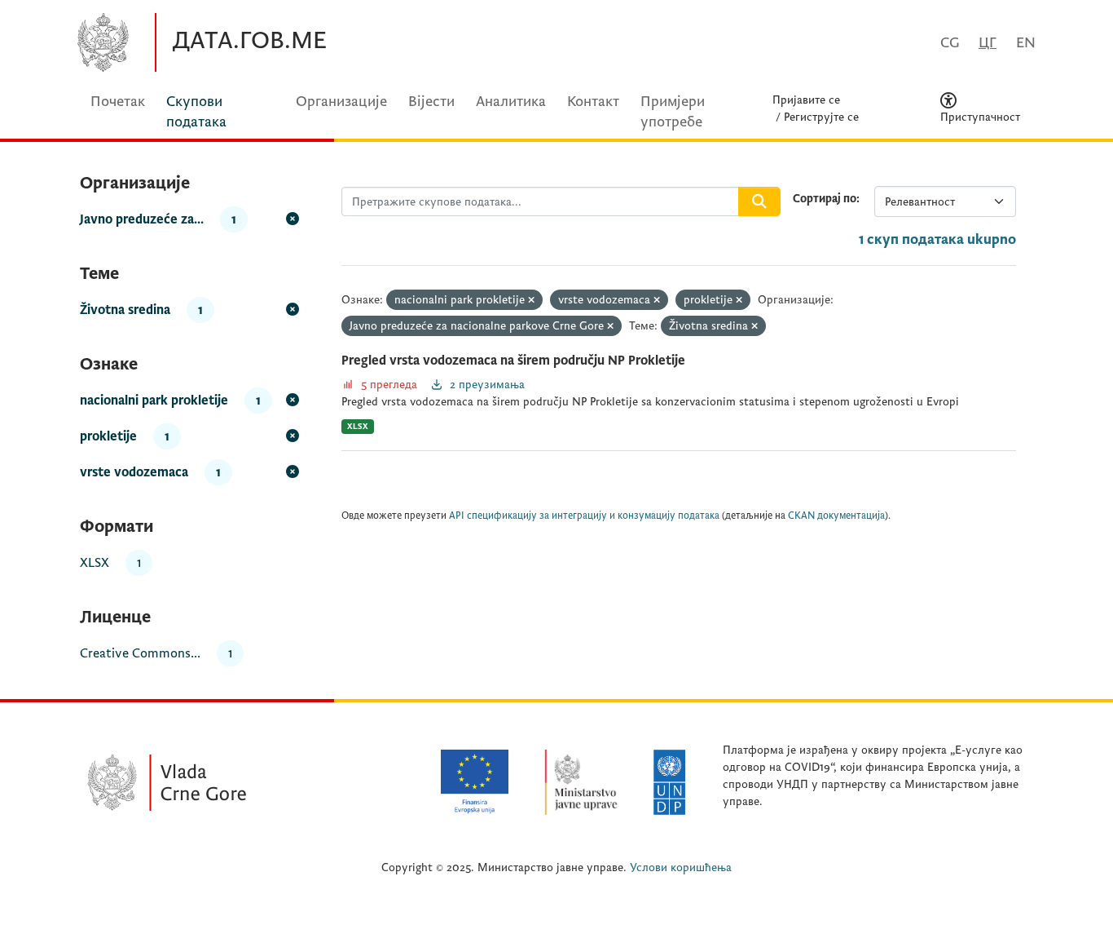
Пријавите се (806, 100)
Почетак (117, 101)
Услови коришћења (681, 867)
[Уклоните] (531, 300)
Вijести (431, 101)
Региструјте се (821, 117)
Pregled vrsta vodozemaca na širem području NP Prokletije (513, 360)
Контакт (593, 101)
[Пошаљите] (759, 201)
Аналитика (511, 101)
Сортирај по (824, 199)
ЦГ (987, 42)
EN (1026, 42)
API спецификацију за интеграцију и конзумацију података (584, 516)
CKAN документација (836, 516)
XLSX (357, 426)
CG (949, 42)
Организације (341, 101)
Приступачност (980, 117)
